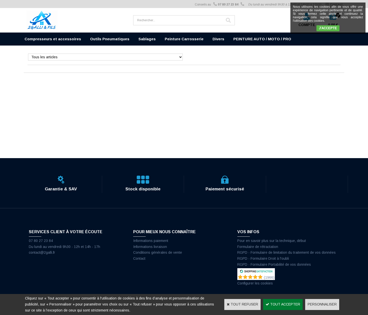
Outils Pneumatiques (109, 39)
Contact (139, 258)
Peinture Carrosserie (184, 39)
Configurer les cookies (255, 283)
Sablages (147, 39)
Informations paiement (150, 241)
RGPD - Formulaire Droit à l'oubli (263, 258)
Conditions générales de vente (157, 252)
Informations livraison (150, 247)
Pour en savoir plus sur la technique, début (271, 241)
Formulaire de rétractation (257, 247)
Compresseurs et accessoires (53, 39)
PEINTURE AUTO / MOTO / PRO (262, 39)
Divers (218, 39)
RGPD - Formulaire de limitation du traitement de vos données (286, 252)
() (269, 277)
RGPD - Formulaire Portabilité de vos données (274, 264)
